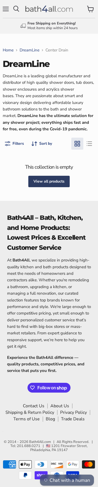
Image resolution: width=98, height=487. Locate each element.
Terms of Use (26, 419)
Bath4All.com (40, 441)
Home (8, 50)
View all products (49, 181)
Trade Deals (73, 419)
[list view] (89, 144)
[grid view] (77, 144)
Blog (50, 419)
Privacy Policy (73, 412)
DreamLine (29, 50)
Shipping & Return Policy (29, 412)
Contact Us (33, 406)
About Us (59, 406)
